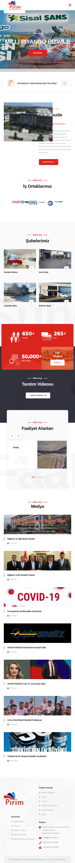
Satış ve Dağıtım (48, 792)
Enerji (16, 447)
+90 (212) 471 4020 (50, 842)
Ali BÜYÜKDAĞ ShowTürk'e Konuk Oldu (26, 647)
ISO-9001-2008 (19, 835)
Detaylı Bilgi (37, 63)
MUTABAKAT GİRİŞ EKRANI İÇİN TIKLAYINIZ (37, 83)
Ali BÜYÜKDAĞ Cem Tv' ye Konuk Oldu (26, 684)
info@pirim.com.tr (50, 838)
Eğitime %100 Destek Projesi (21, 575)
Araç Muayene (47, 810)
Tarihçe (16, 826)
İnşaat (43, 814)
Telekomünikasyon (49, 806)
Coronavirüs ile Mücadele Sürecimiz (24, 611)
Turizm (44, 801)
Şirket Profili (47, 162)
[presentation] (12, 436)
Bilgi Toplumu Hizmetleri (24, 839)
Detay (56, 362)
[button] (6, 48)
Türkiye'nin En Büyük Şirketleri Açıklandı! (26, 756)
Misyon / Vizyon (19, 830)
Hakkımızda (18, 821)
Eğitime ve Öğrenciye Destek (21, 539)
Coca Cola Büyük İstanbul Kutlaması (24, 720)
